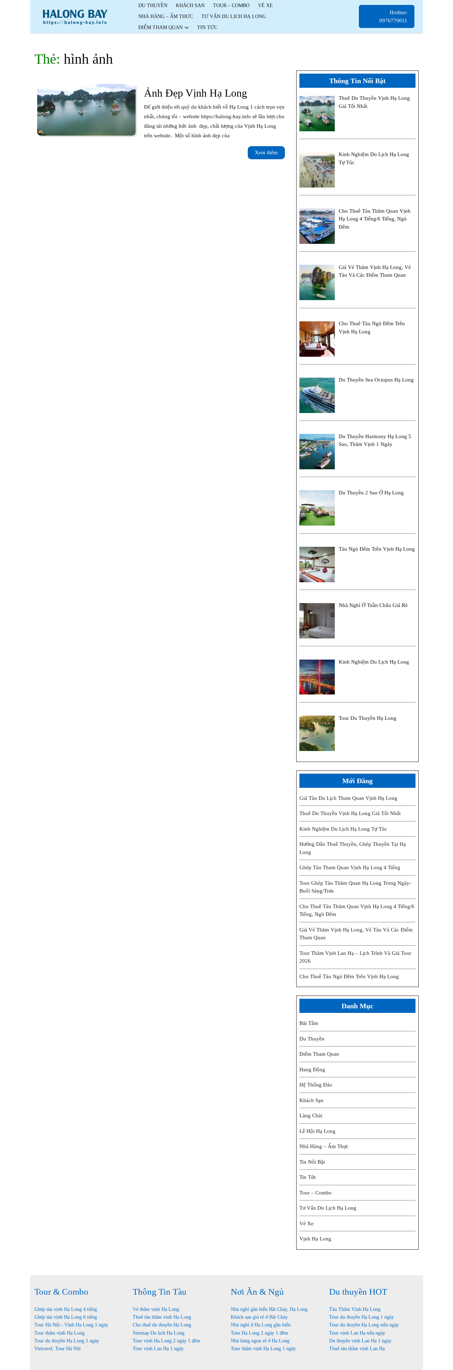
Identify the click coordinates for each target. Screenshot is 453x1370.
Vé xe (265, 5)
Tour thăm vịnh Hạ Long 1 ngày (263, 1348)
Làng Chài (310, 1115)
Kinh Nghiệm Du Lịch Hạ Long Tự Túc (343, 829)
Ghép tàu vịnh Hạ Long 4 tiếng (65, 1309)
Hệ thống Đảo (315, 1085)
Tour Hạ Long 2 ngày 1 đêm (259, 1333)
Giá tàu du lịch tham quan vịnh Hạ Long (348, 798)
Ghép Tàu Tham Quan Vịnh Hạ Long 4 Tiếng (349, 867)
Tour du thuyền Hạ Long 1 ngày (66, 1340)
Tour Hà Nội (68, 1348)
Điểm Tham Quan (160, 27)
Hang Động (312, 1069)
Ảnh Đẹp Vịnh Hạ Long (195, 93)
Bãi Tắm (308, 1023)
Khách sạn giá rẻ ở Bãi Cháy (259, 1317)
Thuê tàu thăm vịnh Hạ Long (162, 1317)
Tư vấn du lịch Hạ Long (233, 16)
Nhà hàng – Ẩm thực (165, 16)
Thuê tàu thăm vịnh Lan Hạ (357, 1348)
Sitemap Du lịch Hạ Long (158, 1333)
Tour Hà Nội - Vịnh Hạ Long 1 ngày (71, 1325)
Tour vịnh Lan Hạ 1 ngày (158, 1348)
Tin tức (207, 27)
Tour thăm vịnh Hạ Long (59, 1333)
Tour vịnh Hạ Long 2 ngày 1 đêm (166, 1340)
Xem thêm (270, 154)
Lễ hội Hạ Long (317, 1131)
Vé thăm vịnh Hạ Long (156, 1309)
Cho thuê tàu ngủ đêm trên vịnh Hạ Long (349, 976)
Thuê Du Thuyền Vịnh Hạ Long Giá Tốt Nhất (350, 813)
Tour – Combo (231, 5)
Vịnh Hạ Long (315, 1239)
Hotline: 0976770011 (396, 19)
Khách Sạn (190, 5)
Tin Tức (307, 1177)
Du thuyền (152, 5)
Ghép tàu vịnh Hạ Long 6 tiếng (65, 1317)
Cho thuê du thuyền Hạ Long (162, 1325)
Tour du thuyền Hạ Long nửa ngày (364, 1325)
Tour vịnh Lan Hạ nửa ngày (357, 1333)
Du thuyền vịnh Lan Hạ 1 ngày (360, 1340)
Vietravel (43, 1348)
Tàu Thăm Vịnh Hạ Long (354, 1309)
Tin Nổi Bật (312, 1162)
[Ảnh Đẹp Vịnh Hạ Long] (86, 109)
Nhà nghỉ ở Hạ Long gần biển (261, 1325)
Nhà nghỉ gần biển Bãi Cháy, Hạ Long (269, 1309)
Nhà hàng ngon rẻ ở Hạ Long (260, 1340)
